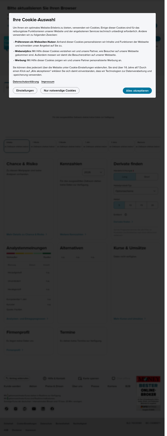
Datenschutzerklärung (26, 81)
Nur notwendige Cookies (60, 90)
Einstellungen (25, 90)
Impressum (47, 81)
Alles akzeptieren (137, 90)
